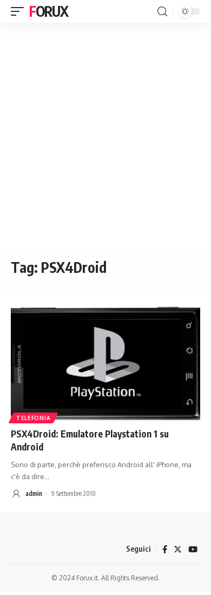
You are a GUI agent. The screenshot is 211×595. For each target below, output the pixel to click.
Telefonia (33, 418)
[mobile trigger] (20, 11)
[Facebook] (165, 549)
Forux (48, 11)
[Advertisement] (105, 133)
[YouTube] (193, 549)
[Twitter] (177, 549)
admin (33, 493)
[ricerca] (162, 11)
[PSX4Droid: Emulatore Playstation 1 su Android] (105, 363)
